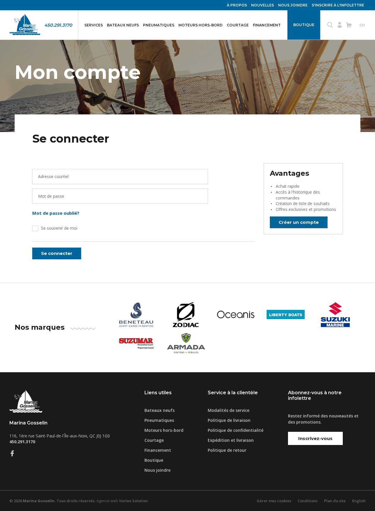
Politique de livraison (229, 420)
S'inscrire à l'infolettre (338, 5)
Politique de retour (227, 450)
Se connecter (56, 253)
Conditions (308, 500)
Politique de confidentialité (235, 430)
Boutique (303, 25)
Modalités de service (228, 410)
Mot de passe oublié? (55, 213)
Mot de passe (51, 196)
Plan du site (335, 500)
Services (93, 25)
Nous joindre (293, 5)
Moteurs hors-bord (200, 25)
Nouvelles (262, 5)
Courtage (238, 25)
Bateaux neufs (123, 25)
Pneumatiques (158, 25)
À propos (237, 5)
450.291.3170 (58, 25)
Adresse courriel (53, 176)
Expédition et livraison (231, 440)
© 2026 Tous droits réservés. (52, 500)
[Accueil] (24, 25)
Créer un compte (299, 222)
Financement (267, 25)
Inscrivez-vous (315, 438)
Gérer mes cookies (274, 500)
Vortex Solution (133, 500)
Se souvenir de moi (59, 228)
